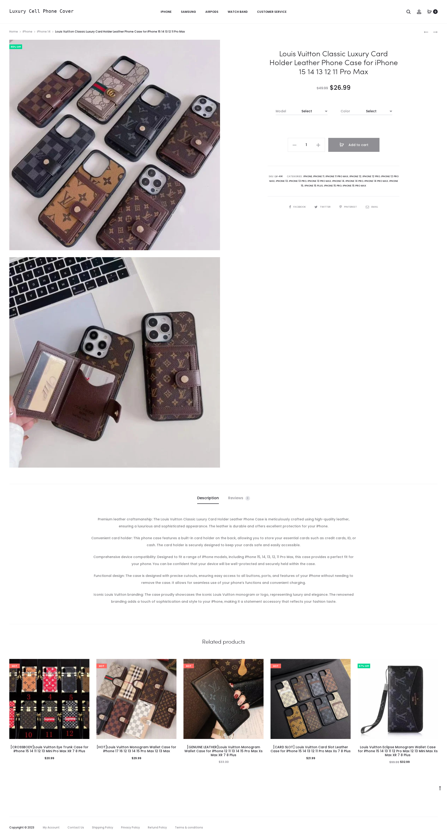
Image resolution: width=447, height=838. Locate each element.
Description (208, 498)
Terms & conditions (189, 827)
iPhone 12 (355, 176)
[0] (429, 11)
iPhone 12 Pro (371, 176)
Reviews (238, 498)
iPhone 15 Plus (314, 185)
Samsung (188, 12)
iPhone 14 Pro (354, 181)
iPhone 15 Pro (333, 185)
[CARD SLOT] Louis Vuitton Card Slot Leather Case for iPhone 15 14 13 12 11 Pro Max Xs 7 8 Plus (311, 749)
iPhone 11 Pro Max (336, 176)
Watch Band (238, 12)
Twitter (325, 207)
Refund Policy (157, 827)
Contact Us (76, 827)
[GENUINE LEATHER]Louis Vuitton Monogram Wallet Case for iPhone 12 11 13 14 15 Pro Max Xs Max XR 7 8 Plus (223, 751)
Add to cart (358, 145)
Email (374, 207)
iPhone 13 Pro (297, 181)
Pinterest (351, 207)
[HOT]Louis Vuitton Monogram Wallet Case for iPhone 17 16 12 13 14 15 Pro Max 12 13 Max (136, 749)
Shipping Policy (102, 827)
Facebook (299, 207)
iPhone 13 (282, 181)
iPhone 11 (318, 176)
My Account (51, 827)
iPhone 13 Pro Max (319, 181)
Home (13, 31)
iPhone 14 (44, 31)
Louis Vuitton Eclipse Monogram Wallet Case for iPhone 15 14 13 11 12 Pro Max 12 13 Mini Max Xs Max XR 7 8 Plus (398, 751)
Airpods (211, 12)
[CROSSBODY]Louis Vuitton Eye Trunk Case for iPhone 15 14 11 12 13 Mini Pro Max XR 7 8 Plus (49, 749)
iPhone (166, 12)
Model (281, 111)
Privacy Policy (130, 827)
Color (345, 111)
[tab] (208, 498)
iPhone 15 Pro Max (354, 185)
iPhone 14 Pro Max (376, 181)
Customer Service (272, 12)
